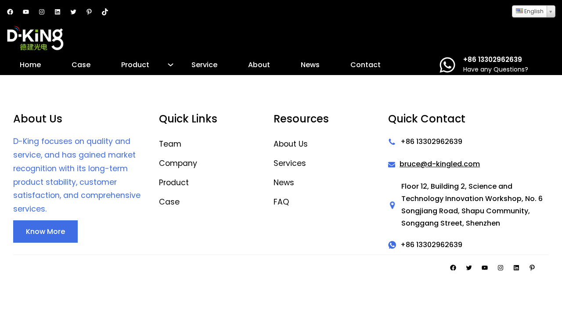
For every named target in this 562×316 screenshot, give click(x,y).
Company (178, 163)
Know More (45, 231)
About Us (291, 144)
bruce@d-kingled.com (440, 164)
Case (169, 202)
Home (30, 65)
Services (290, 163)
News (284, 182)
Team (170, 144)
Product (174, 182)
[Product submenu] (170, 64)
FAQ (281, 202)
